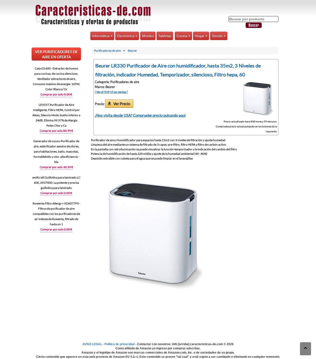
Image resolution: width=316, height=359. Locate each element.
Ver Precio (121, 103)
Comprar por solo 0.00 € (56, 94)
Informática (101, 36)
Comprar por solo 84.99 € (56, 131)
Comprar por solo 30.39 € (56, 167)
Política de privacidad (119, 344)
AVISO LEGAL (92, 344)
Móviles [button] (148, 36)
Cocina (182, 36)
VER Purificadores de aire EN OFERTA (56, 54)
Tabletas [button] (164, 36)
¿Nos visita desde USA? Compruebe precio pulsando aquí (140, 115)
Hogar (200, 36)
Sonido (218, 36)
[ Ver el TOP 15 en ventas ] (111, 92)
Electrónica (126, 36)
